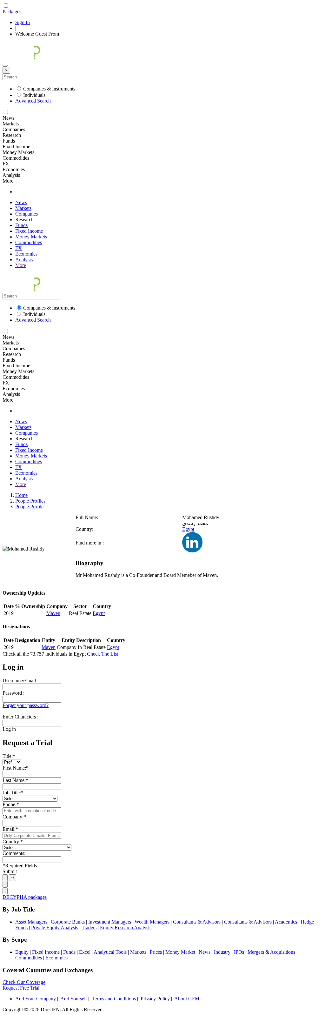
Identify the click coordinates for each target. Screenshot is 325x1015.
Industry (222, 952)
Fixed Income (29, 231)
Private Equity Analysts (54, 927)
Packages (12, 11)
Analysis (24, 259)
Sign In (22, 22)
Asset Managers (31, 922)
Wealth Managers (152, 922)
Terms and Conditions (114, 998)
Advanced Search (33, 101)
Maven (53, 613)
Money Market (180, 952)
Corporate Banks (68, 922)
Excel (84, 952)
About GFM (186, 998)
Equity (22, 952)
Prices (156, 952)
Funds (21, 225)
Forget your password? (26, 705)
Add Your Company (35, 998)
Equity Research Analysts (125, 927)
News (21, 202)
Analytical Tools (110, 952)
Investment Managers (109, 922)
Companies (26, 214)
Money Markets (31, 236)
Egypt (188, 529)
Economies (26, 254)
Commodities (28, 242)
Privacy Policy (155, 998)
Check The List (102, 654)
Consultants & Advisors (197, 922)
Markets (23, 208)
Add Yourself (73, 998)
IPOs (239, 952)
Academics (286, 922)
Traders (89, 927)
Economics (56, 957)
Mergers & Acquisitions (271, 952)
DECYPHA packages (25, 897)
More (20, 265)
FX (18, 248)
